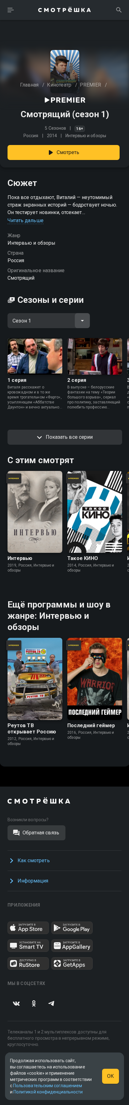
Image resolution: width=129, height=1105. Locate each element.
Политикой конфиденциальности (48, 1091)
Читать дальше (26, 220)
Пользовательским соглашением (47, 1085)
